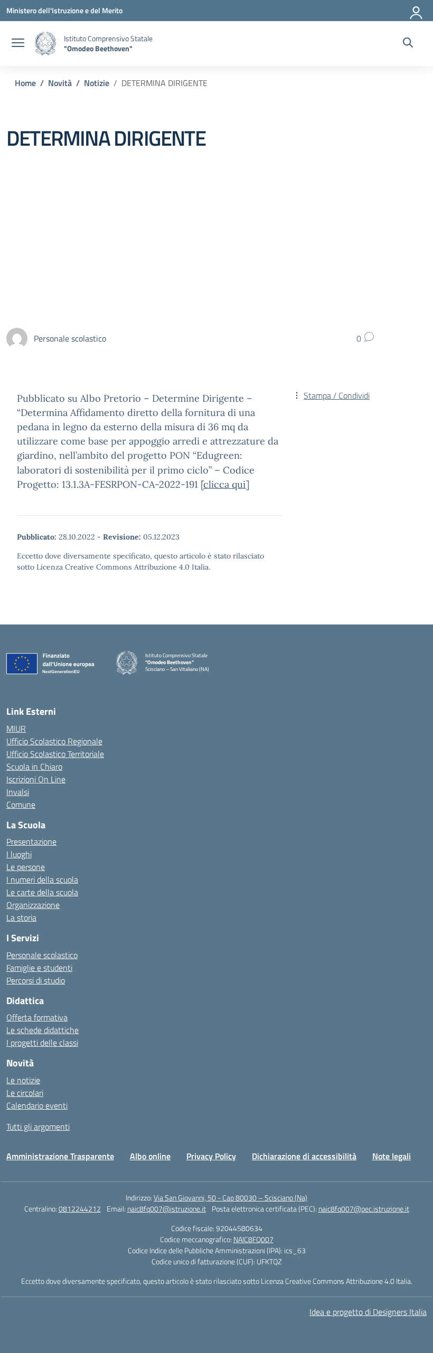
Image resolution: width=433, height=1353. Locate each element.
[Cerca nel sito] (408, 44)
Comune (20, 804)
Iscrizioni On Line (35, 779)
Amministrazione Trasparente (60, 1156)
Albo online (150, 1156)
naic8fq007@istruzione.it (166, 1208)
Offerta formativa (37, 1017)
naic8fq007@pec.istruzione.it (363, 1208)
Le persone (25, 866)
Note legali (391, 1156)
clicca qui (224, 484)
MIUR (16, 728)
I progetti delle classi (42, 1042)
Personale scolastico (42, 955)
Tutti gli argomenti (38, 1126)
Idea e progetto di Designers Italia (368, 1311)
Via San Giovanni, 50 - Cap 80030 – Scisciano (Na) (230, 1197)
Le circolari (24, 1092)
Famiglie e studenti (39, 967)
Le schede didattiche (42, 1030)
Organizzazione (33, 904)
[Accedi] (417, 11)
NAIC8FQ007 (253, 1239)
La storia (21, 917)
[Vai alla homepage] (45, 43)
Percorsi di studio (35, 980)
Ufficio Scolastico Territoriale (55, 754)
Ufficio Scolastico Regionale (54, 741)
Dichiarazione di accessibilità (304, 1156)
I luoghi (19, 854)
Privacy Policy (211, 1156)
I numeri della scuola (42, 879)
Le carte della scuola (42, 892)
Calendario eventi (37, 1105)
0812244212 (80, 1208)
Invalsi (17, 792)
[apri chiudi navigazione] (18, 43)
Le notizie (23, 1080)
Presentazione (31, 841)
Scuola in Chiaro (34, 766)
